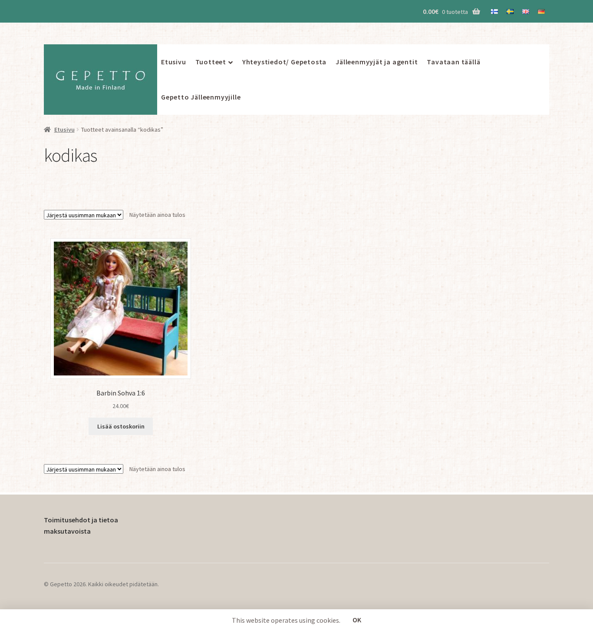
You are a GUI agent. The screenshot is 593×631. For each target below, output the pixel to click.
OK (357, 619)
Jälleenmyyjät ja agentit (377, 61)
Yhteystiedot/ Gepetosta (284, 61)
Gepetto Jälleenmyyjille (200, 97)
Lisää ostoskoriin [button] (121, 426)
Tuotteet (210, 61)
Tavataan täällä (453, 61)
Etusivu (173, 61)
